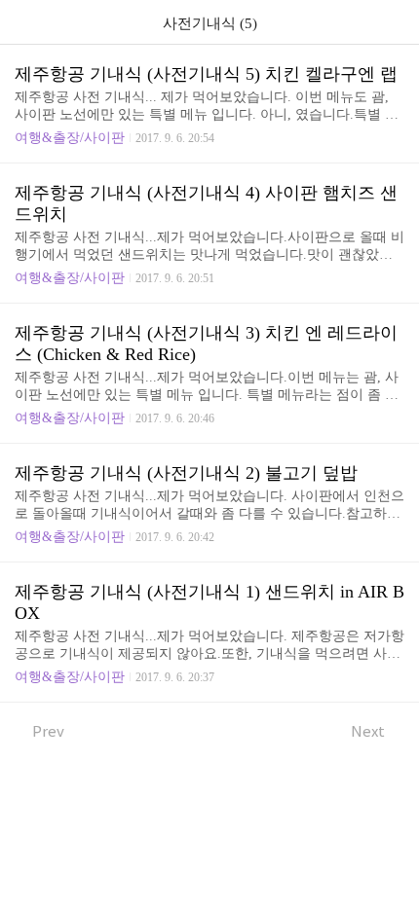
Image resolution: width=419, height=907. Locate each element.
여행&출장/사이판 (70, 137)
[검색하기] (394, 22)
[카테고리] (24, 22)
